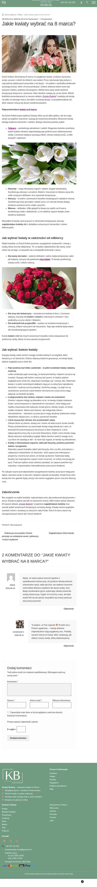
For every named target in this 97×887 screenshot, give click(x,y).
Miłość (4, 824)
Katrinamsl (33, 19)
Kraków (53, 811)
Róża (4, 821)
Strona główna (10, 15)
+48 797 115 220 (67, 2)
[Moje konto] (81, 2)
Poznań (53, 817)
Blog (20, 15)
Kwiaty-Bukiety (49, 96)
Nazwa (11, 700)
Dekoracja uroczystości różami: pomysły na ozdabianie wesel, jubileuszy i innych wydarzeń (20, 536)
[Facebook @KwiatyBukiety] (4, 841)
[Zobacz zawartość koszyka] (87, 2)
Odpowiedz (69, 609)
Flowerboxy (6, 815)
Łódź (52, 820)
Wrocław (53, 814)
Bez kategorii (16, 525)
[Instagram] (10, 841)
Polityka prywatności (58, 786)
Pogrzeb (5, 831)
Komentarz (12, 682)
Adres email (36, 700)
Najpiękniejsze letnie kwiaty (61, 533)
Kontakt (53, 779)
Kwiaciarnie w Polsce (58, 805)
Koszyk (74, 880)
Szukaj (48, 883)
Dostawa (53, 773)
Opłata (52, 776)
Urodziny (5, 818)
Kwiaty (4, 809)
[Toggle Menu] (94, 2)
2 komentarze (46, 19)
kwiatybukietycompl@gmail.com (18, 849)
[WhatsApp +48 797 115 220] (17, 841)
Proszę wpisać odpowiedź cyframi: (22, 722)
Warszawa (54, 808)
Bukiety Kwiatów (9, 812)
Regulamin (54, 783)
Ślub (4, 827)
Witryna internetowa (61, 700)
